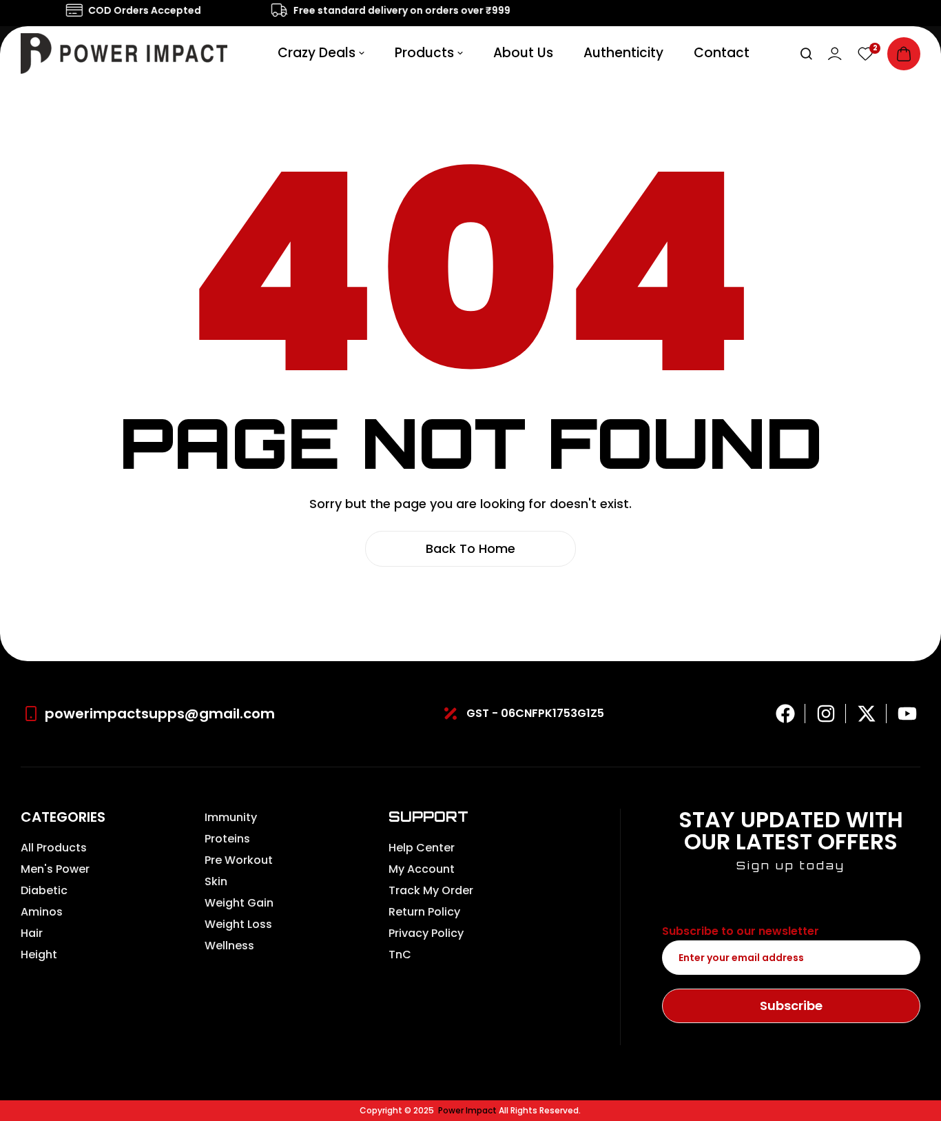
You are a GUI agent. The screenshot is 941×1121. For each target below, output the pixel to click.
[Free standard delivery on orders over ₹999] (274, 10)
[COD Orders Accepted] (69, 10)
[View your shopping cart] (903, 53)
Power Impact (467, 1110)
